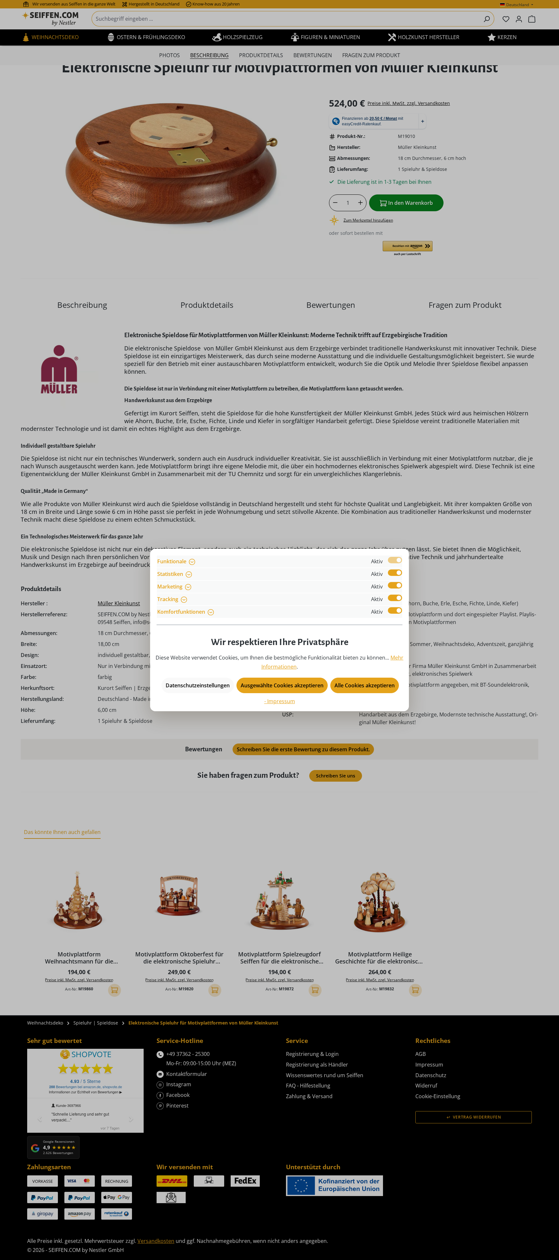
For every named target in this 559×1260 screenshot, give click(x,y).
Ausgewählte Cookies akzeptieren (282, 685)
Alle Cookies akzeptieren (364, 685)
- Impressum (279, 701)
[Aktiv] (395, 560)
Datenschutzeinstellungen (198, 685)
